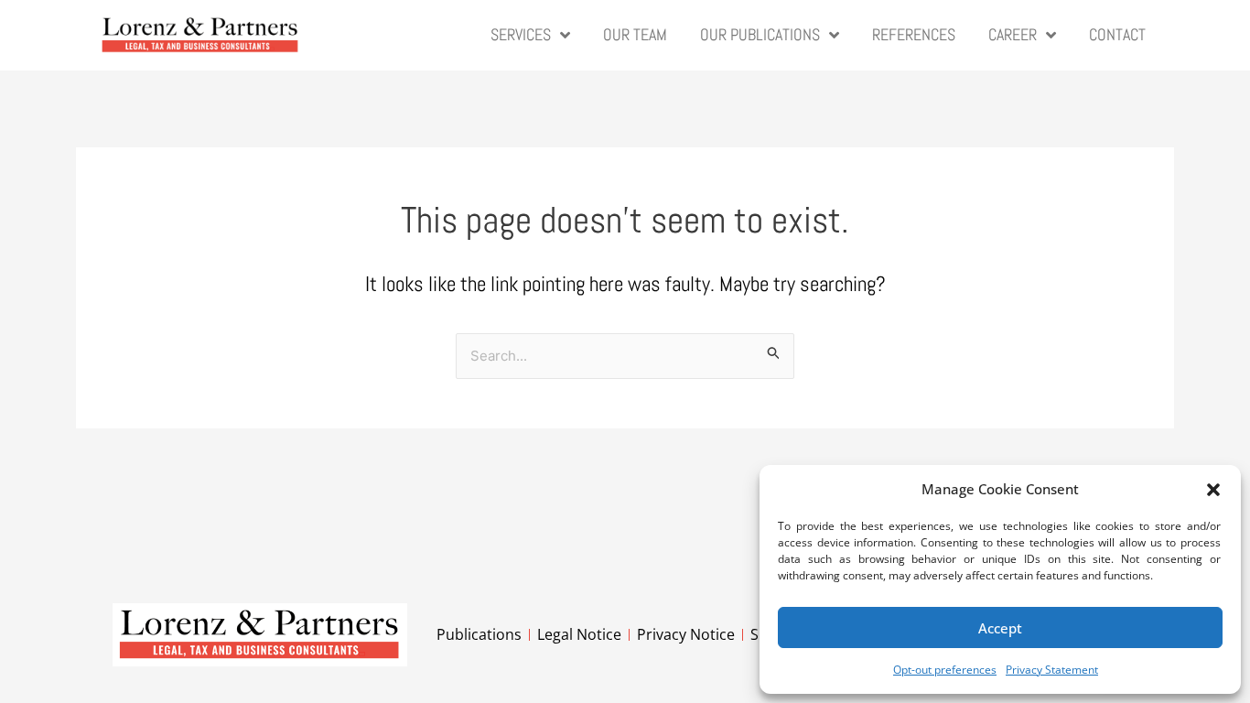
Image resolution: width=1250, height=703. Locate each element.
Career (1012, 35)
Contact (1117, 35)
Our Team (635, 35)
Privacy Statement (1052, 669)
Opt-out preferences (945, 669)
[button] (1213, 490)
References (913, 35)
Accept (1000, 628)
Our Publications (760, 35)
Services (520, 35)
